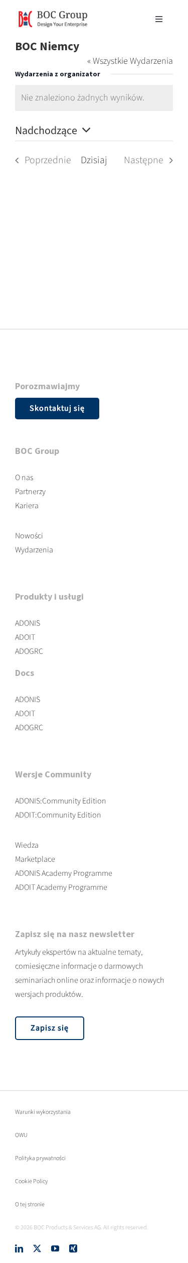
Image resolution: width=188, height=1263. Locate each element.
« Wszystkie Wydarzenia (130, 61)
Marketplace (35, 859)
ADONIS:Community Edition (60, 801)
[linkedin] (19, 1248)
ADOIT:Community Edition (58, 815)
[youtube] (55, 1248)
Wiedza (27, 845)
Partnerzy (30, 491)
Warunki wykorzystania (43, 1112)
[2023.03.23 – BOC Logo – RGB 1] (53, 9)
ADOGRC (29, 651)
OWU (21, 1135)
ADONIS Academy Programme (63, 873)
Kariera (27, 505)
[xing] (73, 1248)
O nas (24, 477)
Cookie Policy (31, 1181)
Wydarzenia (34, 549)
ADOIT (25, 637)
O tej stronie (30, 1204)
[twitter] (37, 1248)
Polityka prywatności (40, 1158)
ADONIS (27, 623)
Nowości (29, 535)
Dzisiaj (94, 160)
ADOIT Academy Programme (61, 887)
